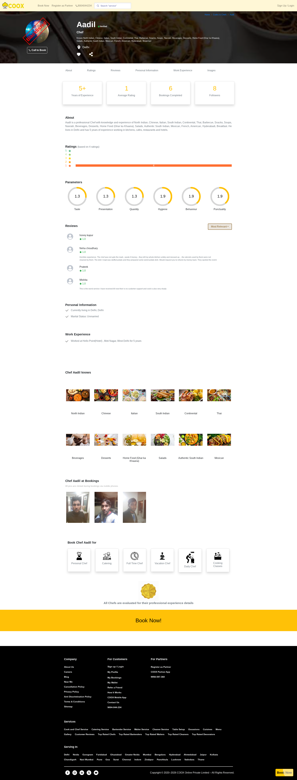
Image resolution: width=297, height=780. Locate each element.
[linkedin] (82, 772)
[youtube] (96, 772)
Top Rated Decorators (203, 734)
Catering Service (100, 729)
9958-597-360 (158, 677)
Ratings (91, 70)
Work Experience (182, 70)
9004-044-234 (114, 707)
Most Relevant (219, 226)
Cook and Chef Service (76, 729)
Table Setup (178, 729)
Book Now (43, 5)
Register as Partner (62, 5)
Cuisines (207, 729)
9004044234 (85, 5)
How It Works (114, 692)
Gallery (67, 734)
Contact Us (113, 702)
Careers (68, 672)
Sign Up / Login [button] (285, 5)
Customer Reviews (85, 734)
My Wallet (113, 682)
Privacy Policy (71, 691)
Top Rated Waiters (154, 734)
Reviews (115, 70)
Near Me (68, 682)
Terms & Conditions (74, 701)
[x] (89, 772)
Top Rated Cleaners (178, 734)
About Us (69, 667)
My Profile (113, 672)
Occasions (194, 729)
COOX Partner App (160, 672)
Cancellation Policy (74, 687)
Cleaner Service (161, 729)
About (68, 70)
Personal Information (147, 70)
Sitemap (68, 706)
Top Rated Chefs (107, 734)
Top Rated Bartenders (130, 734)
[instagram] (74, 772)
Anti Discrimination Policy (77, 696)
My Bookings (114, 677)
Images (211, 70)
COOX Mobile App (117, 697)
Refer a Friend (115, 687)
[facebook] (67, 772)
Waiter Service (141, 729)
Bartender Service (121, 729)
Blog (66, 677)
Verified (103, 26)
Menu (219, 729)
